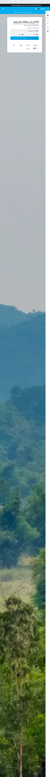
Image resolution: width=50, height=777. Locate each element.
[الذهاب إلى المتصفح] (47, 23)
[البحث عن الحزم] (47, 21)
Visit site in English (15, 5)
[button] (1, 5)
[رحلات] (47, 27)
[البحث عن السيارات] (47, 18)
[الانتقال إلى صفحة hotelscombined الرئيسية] (40, 8)
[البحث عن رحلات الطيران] (47, 12)
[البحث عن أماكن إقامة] (47, 15)
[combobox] (32, 27)
